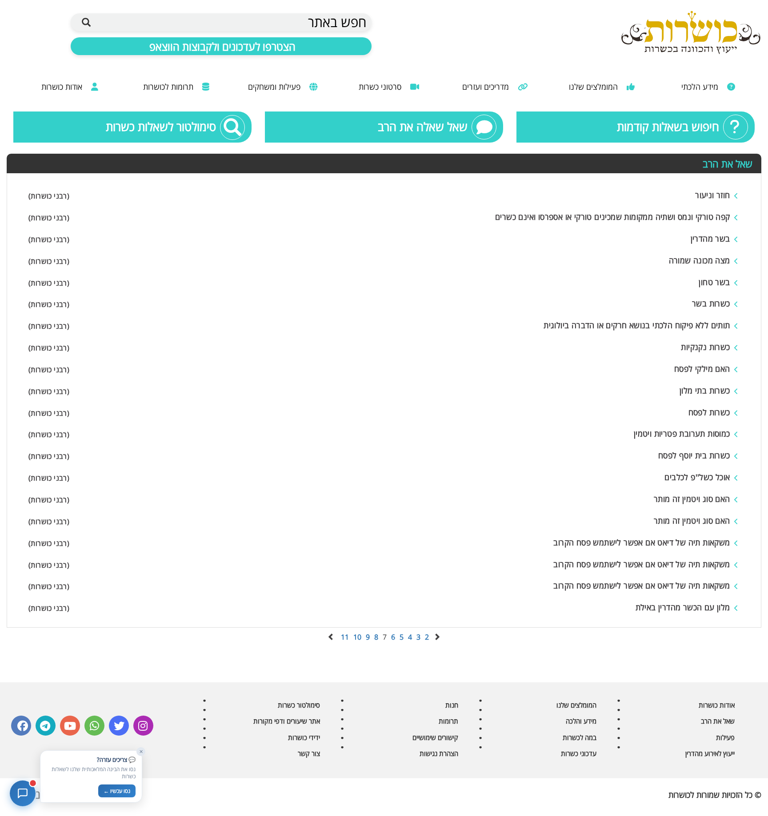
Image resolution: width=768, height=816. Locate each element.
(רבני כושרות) (48, 196)
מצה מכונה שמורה (699, 260)
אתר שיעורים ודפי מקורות (286, 720)
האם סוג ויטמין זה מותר (692, 499)
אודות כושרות (62, 86)
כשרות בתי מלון (705, 390)
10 (357, 637)
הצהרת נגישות (439, 753)
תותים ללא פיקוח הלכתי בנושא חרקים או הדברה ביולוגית (637, 325)
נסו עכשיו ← (117, 791)
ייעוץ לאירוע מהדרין (710, 753)
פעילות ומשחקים (275, 86)
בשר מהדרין (710, 238)
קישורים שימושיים (435, 737)
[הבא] (331, 637)
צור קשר (309, 753)
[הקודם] (436, 637)
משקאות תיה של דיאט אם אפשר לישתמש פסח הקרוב (641, 542)
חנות (451, 705)
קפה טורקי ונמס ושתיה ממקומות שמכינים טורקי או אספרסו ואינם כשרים (612, 216)
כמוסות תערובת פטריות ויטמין (682, 433)
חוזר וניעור (712, 195)
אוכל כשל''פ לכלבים (697, 477)
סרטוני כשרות (381, 86)
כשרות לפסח (709, 412)
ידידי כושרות (304, 737)
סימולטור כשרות (299, 705)
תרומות (448, 720)
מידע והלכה (581, 720)
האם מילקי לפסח (702, 368)
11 (345, 637)
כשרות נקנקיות (705, 347)
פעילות (725, 737)
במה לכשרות (579, 737)
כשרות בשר (711, 303)
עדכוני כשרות (578, 753)
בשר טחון (714, 282)
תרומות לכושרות (169, 86)
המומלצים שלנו (594, 86)
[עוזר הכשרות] (23, 793)
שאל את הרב (718, 720)
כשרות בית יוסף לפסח (694, 455)
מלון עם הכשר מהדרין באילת (683, 607)
